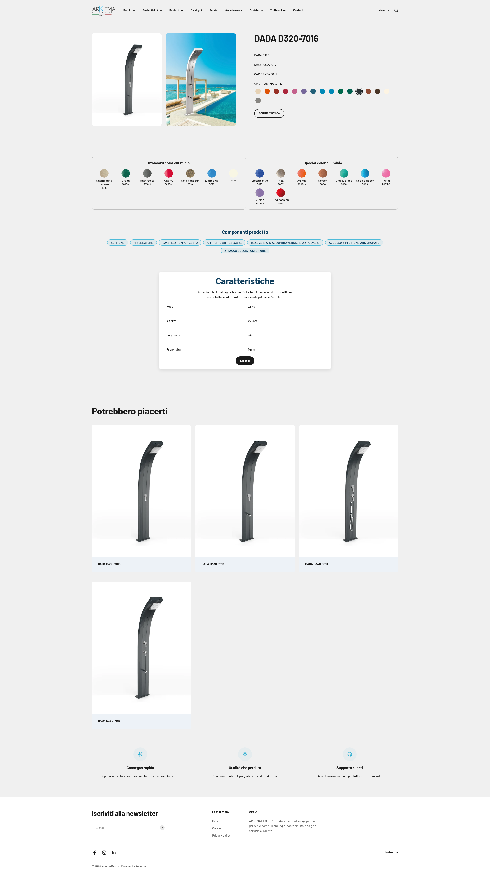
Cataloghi (196, 10)
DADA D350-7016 (109, 720)
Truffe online (278, 10)
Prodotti (174, 10)
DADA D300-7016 (109, 564)
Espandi (245, 360)
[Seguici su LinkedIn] (114, 852)
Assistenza (256, 10)
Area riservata (233, 10)
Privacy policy (221, 835)
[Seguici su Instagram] (104, 852)
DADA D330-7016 (213, 564)
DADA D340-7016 (316, 564)
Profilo (127, 10)
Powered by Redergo (133, 866)
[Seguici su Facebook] (94, 852)
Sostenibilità (150, 10)
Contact (298, 10)
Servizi (214, 10)
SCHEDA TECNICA (269, 113)
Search (217, 821)
